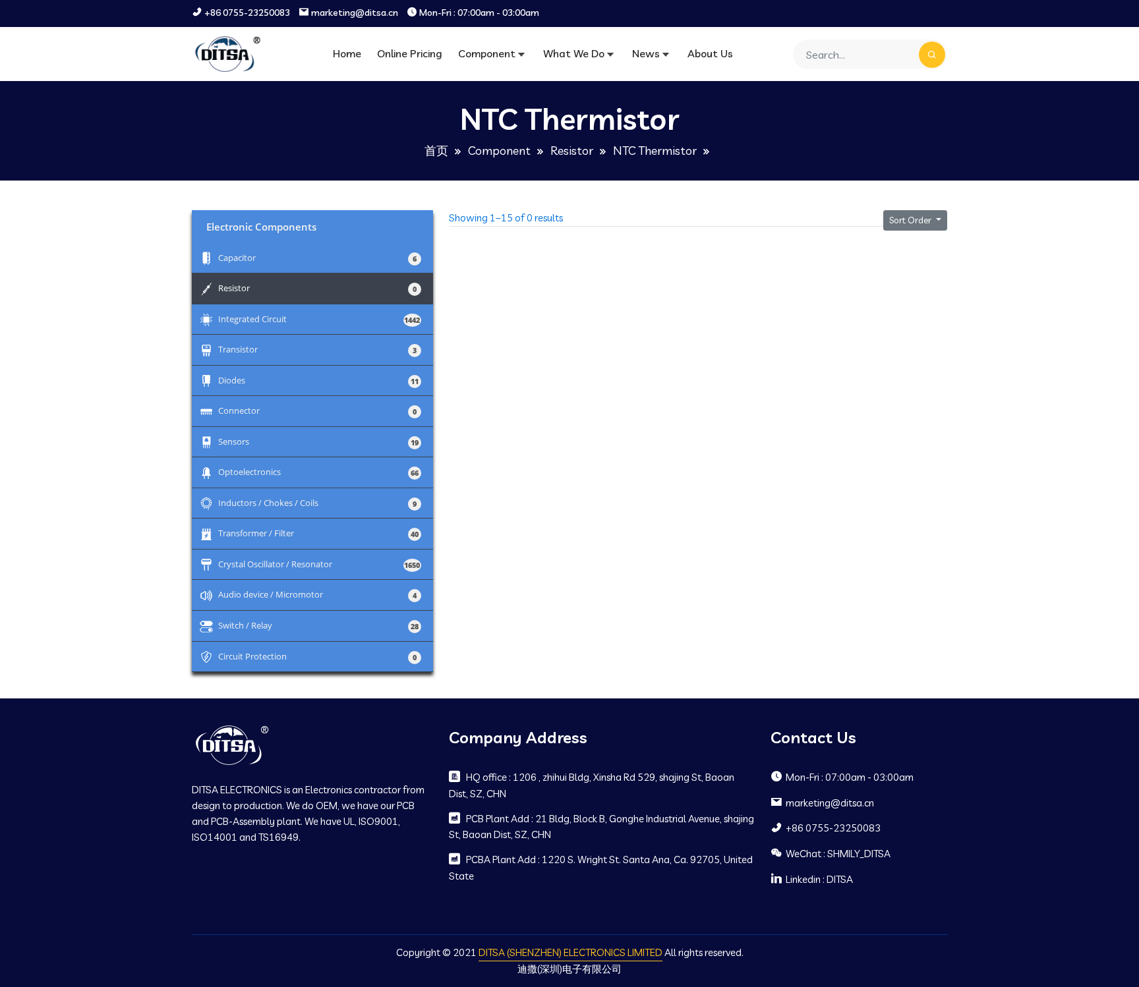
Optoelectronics (317, 471)
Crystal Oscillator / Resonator (317, 564)
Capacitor (317, 257)
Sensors (317, 441)
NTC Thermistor (655, 150)
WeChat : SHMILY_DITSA (838, 853)
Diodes (317, 380)
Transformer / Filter (317, 533)
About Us (710, 53)
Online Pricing (409, 53)
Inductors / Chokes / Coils (317, 502)
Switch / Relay (317, 625)
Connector (317, 410)
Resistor (571, 150)
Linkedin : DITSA (819, 879)
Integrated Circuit (317, 318)
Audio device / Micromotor (317, 594)
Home (347, 53)
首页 (436, 150)
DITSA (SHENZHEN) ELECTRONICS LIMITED (570, 952)
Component (486, 53)
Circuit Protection (317, 656)
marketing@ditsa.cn (354, 12)
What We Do (573, 53)
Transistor (317, 349)
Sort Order (911, 220)
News (646, 53)
